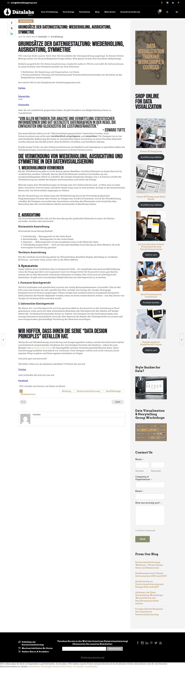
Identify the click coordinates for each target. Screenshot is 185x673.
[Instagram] (167, 3)
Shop (97, 12)
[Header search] (167, 12)
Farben (21, 88)
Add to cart (151, 255)
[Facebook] (162, 3)
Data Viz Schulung (49, 12)
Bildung (66, 391)
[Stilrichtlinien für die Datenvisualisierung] (35, 648)
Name (139, 459)
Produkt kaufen (151, 302)
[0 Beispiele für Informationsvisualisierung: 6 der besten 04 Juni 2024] (2, 339)
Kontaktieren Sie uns (130, 12)
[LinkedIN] (173, 3)
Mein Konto (109, 12)
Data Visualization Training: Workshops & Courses (151, 57)
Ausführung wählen (151, 157)
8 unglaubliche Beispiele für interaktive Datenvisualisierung (149, 612)
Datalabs (42, 36)
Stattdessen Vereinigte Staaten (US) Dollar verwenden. (57, 666)
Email (139, 491)
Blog (43, 19)
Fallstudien (84, 12)
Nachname (156, 471)
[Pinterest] (178, 3)
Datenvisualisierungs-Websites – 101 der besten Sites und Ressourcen (149, 565)
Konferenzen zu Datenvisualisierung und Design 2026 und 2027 (149, 584)
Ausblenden (91, 666)
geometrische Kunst (41, 348)
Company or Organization (143, 478)
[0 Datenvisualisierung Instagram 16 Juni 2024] (183, 339)
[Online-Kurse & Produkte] (35, 651)
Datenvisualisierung (88, 391)
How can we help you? (148, 503)
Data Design (68, 12)
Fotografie (23, 104)
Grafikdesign (113, 391)
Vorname (139, 471)
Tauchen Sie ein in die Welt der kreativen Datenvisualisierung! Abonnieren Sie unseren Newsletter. (92, 642)
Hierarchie (23, 96)
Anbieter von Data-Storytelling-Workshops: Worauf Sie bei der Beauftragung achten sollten (149, 598)
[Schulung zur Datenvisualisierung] (35, 644)
